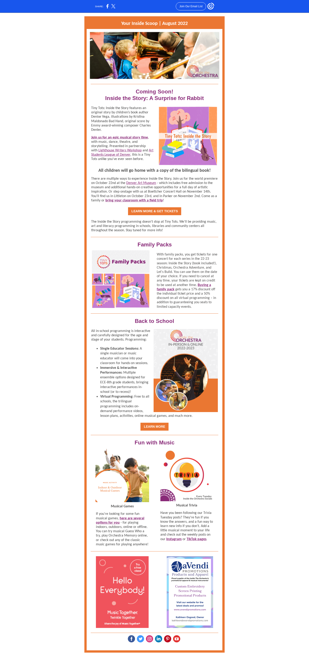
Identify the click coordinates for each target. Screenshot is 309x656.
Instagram (174, 539)
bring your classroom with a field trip (134, 200)
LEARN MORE (154, 426)
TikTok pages (196, 539)
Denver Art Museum (141, 183)
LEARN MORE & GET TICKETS (154, 211)
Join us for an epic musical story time (119, 137)
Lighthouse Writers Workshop (120, 150)
